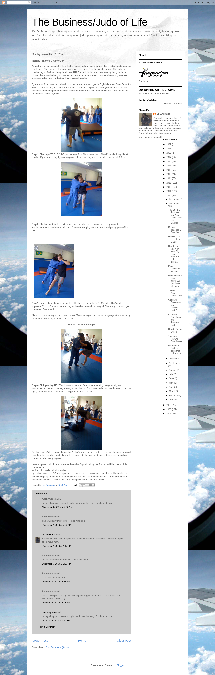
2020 (169, 153)
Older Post (124, 640)
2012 (169, 187)
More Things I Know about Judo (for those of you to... (175, 280)
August (173, 370)
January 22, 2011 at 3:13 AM (56, 602)
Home (82, 640)
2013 (169, 183)
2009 (169, 405)
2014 (169, 178)
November (174, 203)
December (174, 199)
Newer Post (40, 640)
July (171, 374)
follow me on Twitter (172, 103)
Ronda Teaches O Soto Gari (174, 230)
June (172, 378)
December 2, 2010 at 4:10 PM (56, 546)
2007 (169, 413)
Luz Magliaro (49, 612)
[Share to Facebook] (90, 485)
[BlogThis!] (84, 485)
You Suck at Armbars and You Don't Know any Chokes (175, 216)
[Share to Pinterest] (93, 485)
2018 (169, 161)
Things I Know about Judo (175, 293)
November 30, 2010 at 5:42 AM (57, 507)
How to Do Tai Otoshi (175, 330)
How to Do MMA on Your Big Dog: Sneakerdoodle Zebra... (174, 254)
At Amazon (144, 93)
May (171, 382)
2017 (169, 165)
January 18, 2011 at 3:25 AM (56, 581)
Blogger (120, 665)
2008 (169, 409)
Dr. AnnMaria (48, 534)
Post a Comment (47, 627)
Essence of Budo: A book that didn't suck (174, 349)
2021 (169, 148)
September (174, 363)
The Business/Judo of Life (89, 22)
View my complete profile (151, 137)
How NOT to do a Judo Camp (174, 239)
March (172, 391)
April (171, 387)
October (173, 358)
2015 (169, 174)
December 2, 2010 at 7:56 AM (56, 525)
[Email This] (81, 485)
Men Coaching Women (174, 269)
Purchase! (143, 81)
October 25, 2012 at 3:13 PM (56, 620)
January (173, 399)
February (173, 395)
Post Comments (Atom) (57, 647)
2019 (169, 157)
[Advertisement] (154, 428)
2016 (169, 170)
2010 (169, 195)
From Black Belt (162, 93)
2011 (169, 191)
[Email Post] (74, 485)
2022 (169, 144)
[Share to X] (87, 485)
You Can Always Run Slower (175, 339)
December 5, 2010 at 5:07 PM (56, 563)
